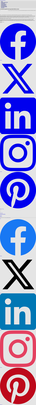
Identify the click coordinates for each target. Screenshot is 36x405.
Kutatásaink (3, 3)
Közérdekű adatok (4, 6)
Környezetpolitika (4, 5)
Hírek (2, 1)
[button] (2, 404)
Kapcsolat (2, 7)
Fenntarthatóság (3, 4)
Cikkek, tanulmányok (4, 2)
